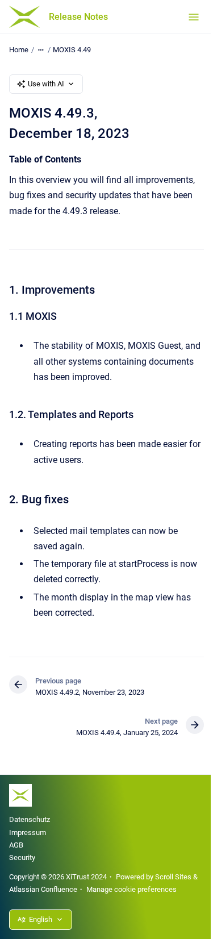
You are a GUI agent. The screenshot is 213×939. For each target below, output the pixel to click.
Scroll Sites (173, 877)
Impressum (27, 832)
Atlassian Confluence (43, 889)
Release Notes (78, 16)
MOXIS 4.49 (72, 49)
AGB (16, 845)
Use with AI (46, 84)
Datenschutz (29, 819)
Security (22, 857)
